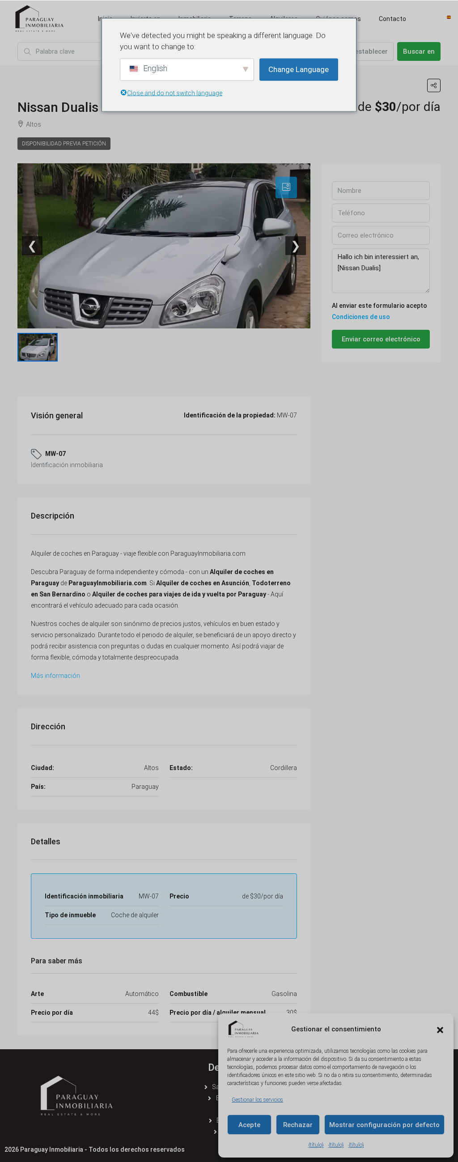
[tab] (286, 187)
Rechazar (298, 1125)
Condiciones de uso (361, 316)
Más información (55, 675)
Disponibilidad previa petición (64, 143)
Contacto (392, 18)
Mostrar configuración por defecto (384, 1125)
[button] (440, 1029)
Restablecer (369, 51)
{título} (316, 1145)
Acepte (249, 1125)
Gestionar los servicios (257, 1100)
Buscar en (419, 51)
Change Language (298, 69)
